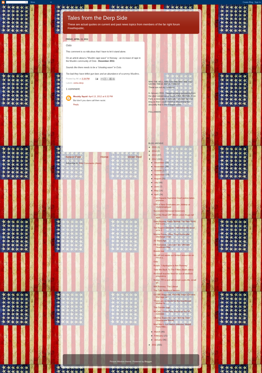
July (156, 182)
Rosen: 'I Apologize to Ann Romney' (171, 265)
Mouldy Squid (80, 96)
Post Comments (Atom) (90, 163)
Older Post (135, 156)
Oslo (156, 262)
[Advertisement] (171, 56)
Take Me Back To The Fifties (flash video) (173, 270)
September (159, 175)
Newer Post (73, 156)
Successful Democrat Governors (169, 211)
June (157, 187)
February (159, 336)
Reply (76, 104)
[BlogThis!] (104, 78)
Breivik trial (159, 251)
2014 (154, 151)
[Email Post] (96, 79)
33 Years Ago (160, 241)
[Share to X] (107, 78)
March (157, 332)
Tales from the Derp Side (97, 18)
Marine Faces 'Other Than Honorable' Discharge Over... (172, 235)
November (159, 166)
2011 (154, 345)
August (157, 178)
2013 (154, 155)
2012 (154, 159)
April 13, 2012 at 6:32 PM (101, 96)
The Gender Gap (162, 307)
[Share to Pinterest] (113, 78)
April (156, 194)
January (158, 340)
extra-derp (79, 83)
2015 (154, 147)
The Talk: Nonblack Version (167, 290)
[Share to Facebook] (110, 78)
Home (104, 156)
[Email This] (102, 78)
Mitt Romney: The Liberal (166, 286)
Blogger (148, 361)
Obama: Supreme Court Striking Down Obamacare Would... (172, 319)
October (158, 170)
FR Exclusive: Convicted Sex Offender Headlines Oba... (172, 246)
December (159, 163)
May (156, 190)
